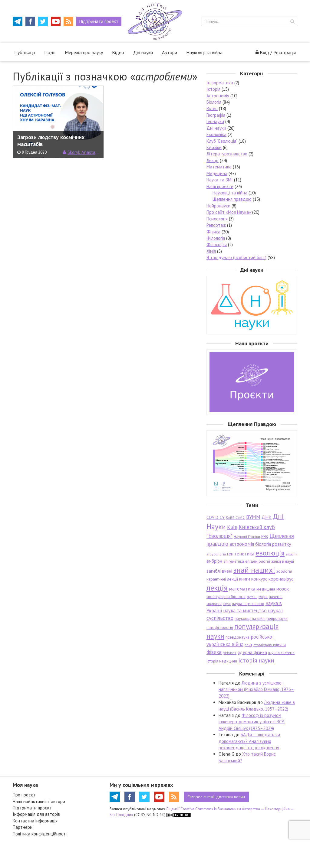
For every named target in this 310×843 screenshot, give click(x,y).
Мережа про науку (84, 52)
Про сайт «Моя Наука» (228, 212)
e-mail (216, 796)
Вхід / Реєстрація (278, 52)
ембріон (214, 561)
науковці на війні (250, 618)
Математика (219, 167)
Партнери (22, 827)
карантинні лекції (222, 579)
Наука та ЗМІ (219, 180)
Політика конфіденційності (40, 834)
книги (244, 579)
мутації (252, 597)
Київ (232, 527)
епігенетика (233, 561)
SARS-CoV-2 (235, 517)
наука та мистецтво (245, 610)
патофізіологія (219, 627)
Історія (213, 89)
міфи (263, 596)
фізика (214, 652)
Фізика (213, 232)
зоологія (284, 571)
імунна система (281, 652)
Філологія (215, 238)
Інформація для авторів (36, 814)
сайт (248, 645)
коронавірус (281, 579)
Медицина (216, 173)
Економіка (216, 134)
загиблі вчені (219, 571)
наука (227, 604)
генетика (244, 553)
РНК (264, 536)
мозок (282, 589)
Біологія (213, 102)
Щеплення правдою (232, 199)
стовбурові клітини (269, 645)
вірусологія (216, 554)
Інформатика (219, 83)
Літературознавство (226, 154)
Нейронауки (218, 206)
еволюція (270, 552)
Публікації (24, 52)
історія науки (256, 660)
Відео (118, 52)
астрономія (241, 544)
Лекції (212, 160)
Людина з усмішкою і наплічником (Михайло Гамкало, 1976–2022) (256, 689)
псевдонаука (237, 637)
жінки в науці (282, 561)
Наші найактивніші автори (39, 801)
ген (230, 554)
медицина (265, 589)
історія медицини (221, 661)
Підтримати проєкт (32, 808)
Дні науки (143, 52)
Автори (169, 52)
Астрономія (217, 96)
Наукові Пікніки (247, 536)
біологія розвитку (273, 544)
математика (242, 588)
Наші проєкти (219, 186)
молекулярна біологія (226, 596)
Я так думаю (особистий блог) (236, 257)
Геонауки (215, 121)
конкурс (259, 579)
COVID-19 (215, 517)
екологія (291, 554)
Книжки (214, 147)
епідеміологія (257, 561)
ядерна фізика (252, 652)
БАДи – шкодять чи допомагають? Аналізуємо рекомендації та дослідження (249, 741)
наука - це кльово (248, 603)
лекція (217, 588)
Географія (215, 115)
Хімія (211, 251)
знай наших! (254, 570)
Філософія (216, 244)
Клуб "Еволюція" (221, 141)
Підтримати (98, 21)
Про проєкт (24, 795)
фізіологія (229, 653)
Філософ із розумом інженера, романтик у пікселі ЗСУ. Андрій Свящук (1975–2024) (252, 721)
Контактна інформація (35, 821)
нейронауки (277, 618)
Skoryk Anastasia (83, 152)
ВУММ (253, 517)
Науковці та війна (204, 52)
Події (50, 52)
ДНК (267, 517)
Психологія (217, 219)
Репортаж (216, 225)
